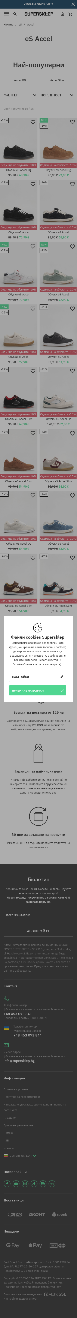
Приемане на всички (28, 690)
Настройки (20, 677)
